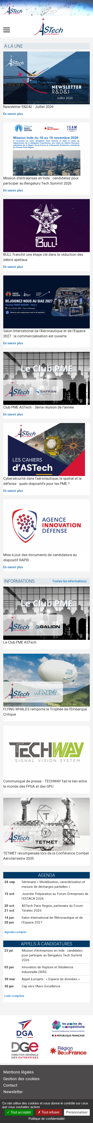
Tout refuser (50, 1112)
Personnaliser (77, 1112)
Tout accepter (20, 1112)
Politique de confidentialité (47, 1118)
